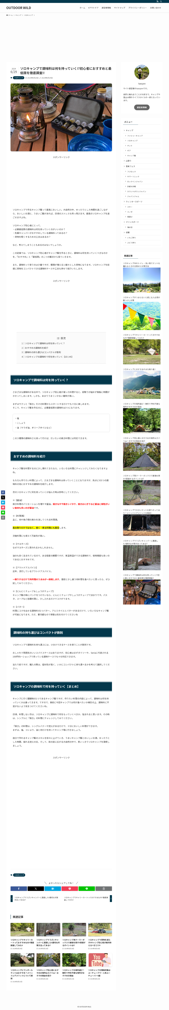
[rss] (157, 1)
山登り (128, 160)
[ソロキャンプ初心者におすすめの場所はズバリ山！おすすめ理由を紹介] (142, 470)
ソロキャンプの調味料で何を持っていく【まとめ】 (49, 356)
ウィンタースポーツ (134, 201)
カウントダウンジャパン (136, 191)
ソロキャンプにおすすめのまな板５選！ (139, 369)
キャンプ (129, 130)
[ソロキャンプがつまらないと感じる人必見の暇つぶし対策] (142, 329)
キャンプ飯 (131, 155)
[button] (19, 888)
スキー (129, 207)
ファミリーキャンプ (135, 135)
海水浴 (129, 227)
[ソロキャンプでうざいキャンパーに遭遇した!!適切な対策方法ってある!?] (142, 569)
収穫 (128, 232)
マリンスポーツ (132, 222)
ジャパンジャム (133, 196)
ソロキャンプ (18, 78)
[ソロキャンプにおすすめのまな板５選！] (142, 398)
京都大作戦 (131, 186)
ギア (129, 150)
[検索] (161, 1)
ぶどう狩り (131, 242)
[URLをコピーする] (103, 888)
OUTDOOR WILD (18, 7)
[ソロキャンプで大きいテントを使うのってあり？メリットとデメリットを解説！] (142, 535)
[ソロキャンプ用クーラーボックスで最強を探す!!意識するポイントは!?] (142, 504)
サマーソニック (133, 176)
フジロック (131, 171)
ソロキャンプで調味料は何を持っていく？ (45, 343)
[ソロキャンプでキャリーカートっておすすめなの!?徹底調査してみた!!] (142, 363)
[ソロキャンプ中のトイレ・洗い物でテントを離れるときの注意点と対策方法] (142, 291)
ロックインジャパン (135, 181)
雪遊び (129, 216)
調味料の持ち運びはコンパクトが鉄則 (43, 352)
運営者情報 (142, 107)
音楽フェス (130, 166)
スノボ (129, 212)
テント (129, 145)
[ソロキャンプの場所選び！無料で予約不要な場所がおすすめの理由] (142, 432)
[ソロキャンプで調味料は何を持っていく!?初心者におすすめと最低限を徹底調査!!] (142, 603)
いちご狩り (131, 237)
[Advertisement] (84, 37)
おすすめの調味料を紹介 (36, 347)
